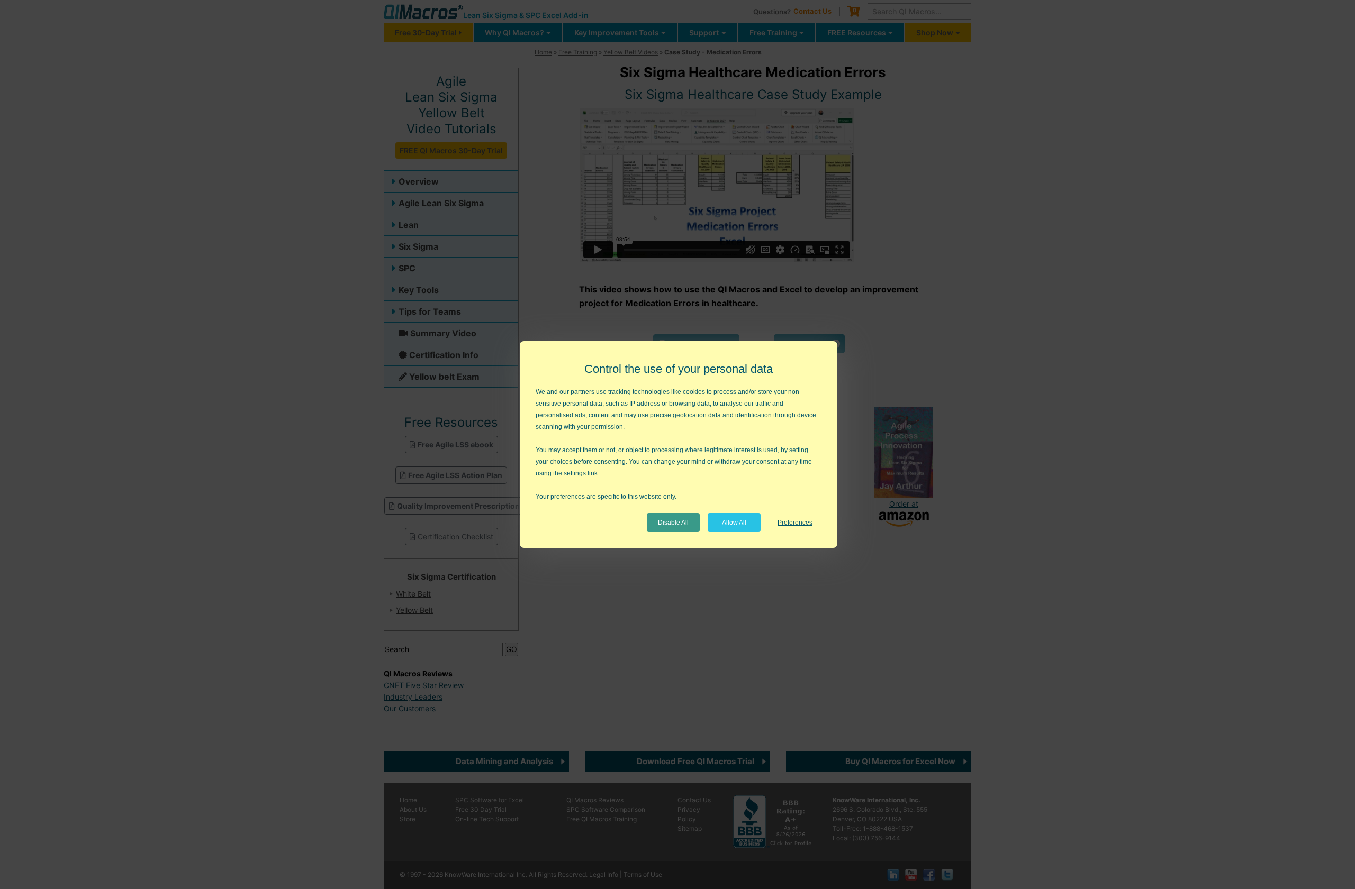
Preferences (795, 522)
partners (582, 392)
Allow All (734, 522)
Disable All (673, 522)
